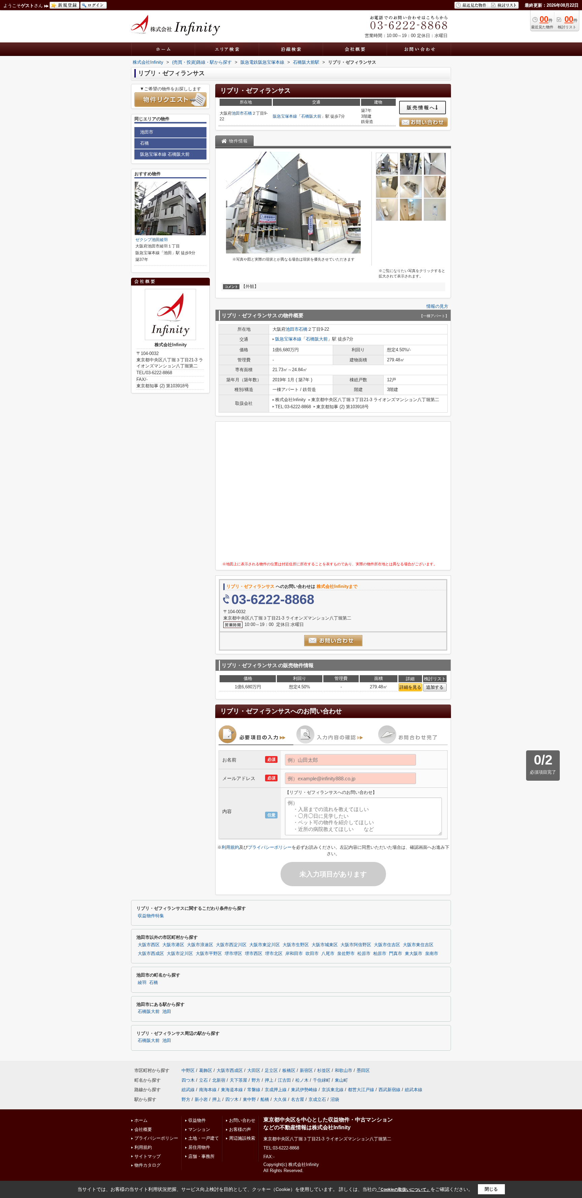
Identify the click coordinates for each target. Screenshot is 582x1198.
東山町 (341, 1080)
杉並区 (323, 1070)
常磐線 (253, 1089)
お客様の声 (240, 1129)
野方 (256, 1080)
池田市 (238, 113)
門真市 (395, 953)
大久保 (280, 1099)
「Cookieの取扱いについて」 (403, 1189)
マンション (199, 1129)
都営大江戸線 (361, 1089)
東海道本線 (232, 1089)
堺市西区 (253, 953)
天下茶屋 (238, 1080)
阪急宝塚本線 (285, 116)
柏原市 (379, 953)
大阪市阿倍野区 (356, 944)
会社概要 (143, 1129)
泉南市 (431, 953)
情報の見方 (437, 306)
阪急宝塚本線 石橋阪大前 (165, 154)
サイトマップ (147, 1156)
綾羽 (142, 982)
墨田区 (363, 1070)
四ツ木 (231, 1099)
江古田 (284, 1080)
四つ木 (188, 1080)
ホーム (141, 1120)
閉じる (491, 1189)
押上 (269, 1080)
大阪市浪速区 (200, 944)
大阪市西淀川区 (231, 944)
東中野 (249, 1099)
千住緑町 (321, 1080)
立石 (203, 1080)
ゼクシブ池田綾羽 (151, 239)
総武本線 (413, 1089)
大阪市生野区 (296, 944)
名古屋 (297, 1099)
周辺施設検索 (242, 1138)
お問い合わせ (242, 1120)
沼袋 (334, 1099)
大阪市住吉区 (387, 944)
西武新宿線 (389, 1089)
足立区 (271, 1070)
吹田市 (312, 953)
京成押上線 (276, 1089)
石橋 (248, 113)
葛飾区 (205, 1070)
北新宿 (218, 1080)
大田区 (253, 1070)
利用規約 (230, 847)
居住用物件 (199, 1147)
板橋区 (288, 1070)
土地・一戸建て (203, 1138)
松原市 (363, 953)
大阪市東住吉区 (418, 944)
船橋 (264, 1099)
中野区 (188, 1070)
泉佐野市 (346, 953)
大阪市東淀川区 (264, 944)
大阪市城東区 (325, 944)
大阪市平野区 (209, 953)
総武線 (188, 1089)
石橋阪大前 (311, 116)
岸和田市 (294, 953)
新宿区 (306, 1070)
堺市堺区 (233, 953)
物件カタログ (147, 1165)
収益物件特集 (151, 916)
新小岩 (201, 1099)
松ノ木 (302, 1080)
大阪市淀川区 (180, 953)
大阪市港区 (173, 944)
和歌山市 (343, 1070)
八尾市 (327, 953)
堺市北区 (274, 953)
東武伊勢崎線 (304, 1089)
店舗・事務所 (201, 1156)
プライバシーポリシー (270, 847)
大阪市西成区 (151, 953)
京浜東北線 (333, 1089)
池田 (166, 1011)
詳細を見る (410, 687)
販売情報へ (421, 107)
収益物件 (197, 1120)
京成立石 (317, 1099)
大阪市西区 (149, 944)
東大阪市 (413, 953)
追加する (435, 687)
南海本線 (208, 1089)
